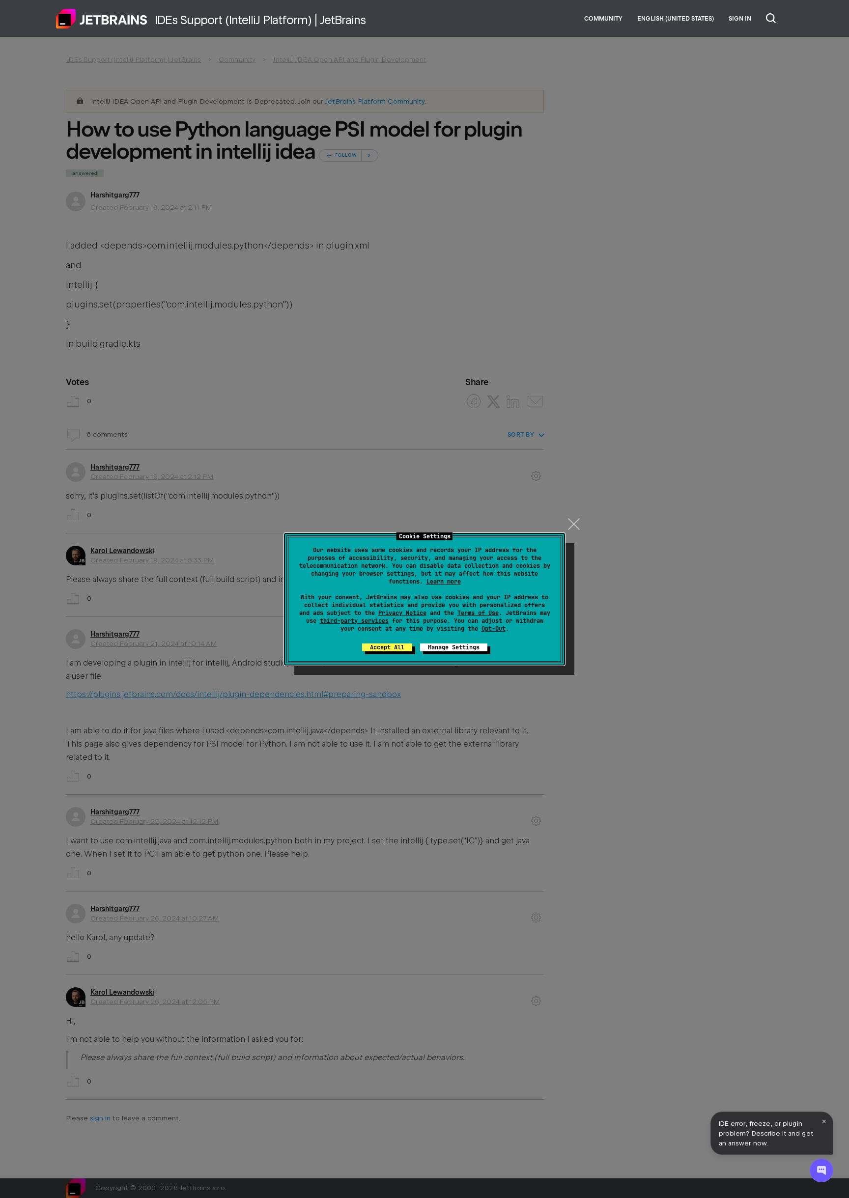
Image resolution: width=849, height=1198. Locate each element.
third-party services (354, 621)
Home (101, 18)
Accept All (387, 647)
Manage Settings (454, 647)
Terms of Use (478, 613)
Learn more (443, 581)
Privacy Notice (402, 613)
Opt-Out (493, 629)
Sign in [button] (740, 18)
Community (603, 18)
